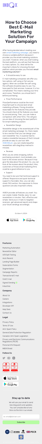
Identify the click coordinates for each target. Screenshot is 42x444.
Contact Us (7, 313)
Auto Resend (8, 258)
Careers (6, 299)
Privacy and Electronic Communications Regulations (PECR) (18, 340)
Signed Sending (9, 283)
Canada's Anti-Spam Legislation (15, 336)
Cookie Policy (34, 442)
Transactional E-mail (11, 276)
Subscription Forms (10, 265)
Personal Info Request (11, 345)
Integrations (7, 302)
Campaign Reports (10, 272)
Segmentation (8, 269)
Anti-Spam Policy (9, 329)
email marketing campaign (17, 53)
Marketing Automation (11, 248)
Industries (6, 286)
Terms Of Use (8, 326)
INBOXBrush (8, 143)
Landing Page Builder (11, 262)
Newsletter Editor (9, 251)
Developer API (8, 306)
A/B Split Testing (9, 255)
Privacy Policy (8, 322)
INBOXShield (7, 348)
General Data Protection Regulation (17, 333)
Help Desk (6, 309)
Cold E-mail (7, 279)
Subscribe (21, 422)
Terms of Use (23, 442)
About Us (6, 295)
